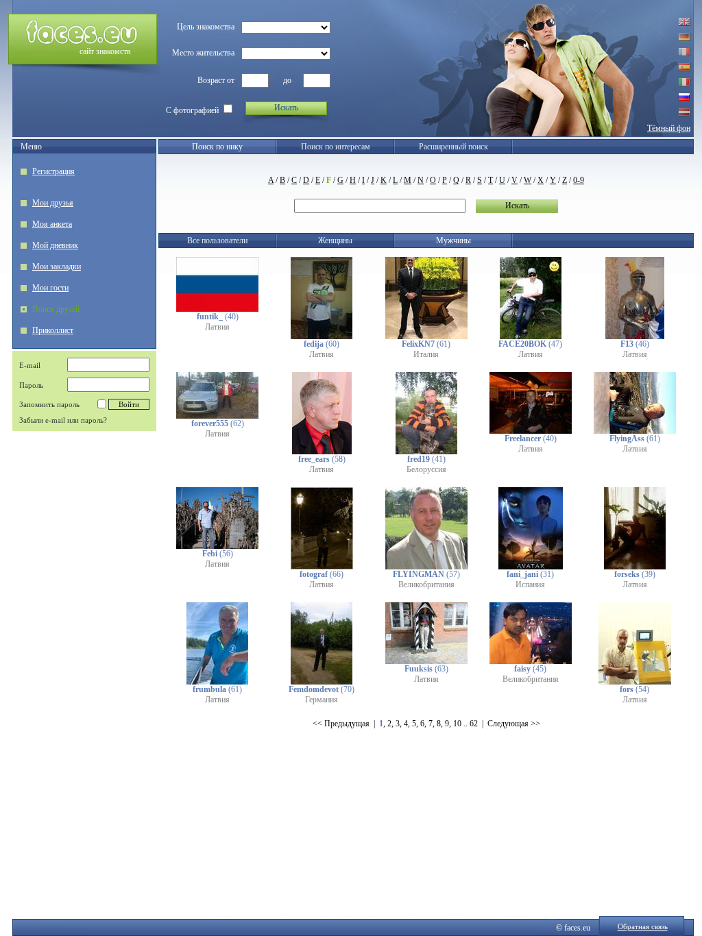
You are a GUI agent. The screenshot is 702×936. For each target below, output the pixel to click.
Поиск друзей (56, 309)
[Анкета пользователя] (217, 309)
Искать (286, 107)
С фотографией (192, 110)
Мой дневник (55, 245)
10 (457, 723)
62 (474, 723)
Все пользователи (217, 240)
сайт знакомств (105, 51)
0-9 (578, 180)
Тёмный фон (668, 128)
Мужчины (453, 240)
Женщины (335, 240)
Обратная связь (643, 926)
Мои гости (50, 288)
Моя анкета (52, 224)
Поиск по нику (217, 146)
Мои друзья (52, 203)
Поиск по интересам (335, 146)
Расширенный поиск (453, 146)
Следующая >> (513, 723)
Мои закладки (56, 266)
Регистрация (53, 171)
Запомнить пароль (49, 404)
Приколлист (52, 330)
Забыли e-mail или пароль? (63, 420)
